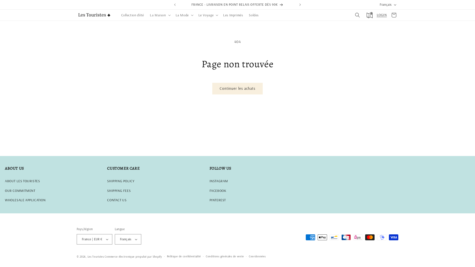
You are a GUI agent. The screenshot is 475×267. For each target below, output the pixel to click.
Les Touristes (96, 256)
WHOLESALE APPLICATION (25, 200)
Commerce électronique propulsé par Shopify (133, 256)
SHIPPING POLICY (120, 181)
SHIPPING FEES (119, 190)
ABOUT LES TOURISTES (22, 181)
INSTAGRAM (219, 181)
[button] (159, 15)
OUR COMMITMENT (20, 190)
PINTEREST (218, 200)
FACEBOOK (218, 190)
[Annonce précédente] (174, 4)
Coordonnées (257, 256)
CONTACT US (116, 200)
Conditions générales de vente (225, 256)
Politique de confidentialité (184, 256)
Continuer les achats (237, 88)
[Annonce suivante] (300, 4)
